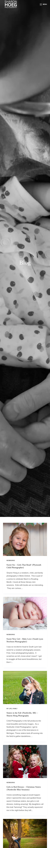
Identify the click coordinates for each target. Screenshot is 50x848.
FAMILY (15, 708)
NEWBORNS (11, 560)
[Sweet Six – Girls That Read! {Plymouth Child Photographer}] (25, 539)
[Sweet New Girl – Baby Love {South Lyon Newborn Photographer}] (25, 613)
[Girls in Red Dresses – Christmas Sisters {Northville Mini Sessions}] (25, 761)
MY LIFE (9, 708)
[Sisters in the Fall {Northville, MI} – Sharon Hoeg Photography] (25, 687)
